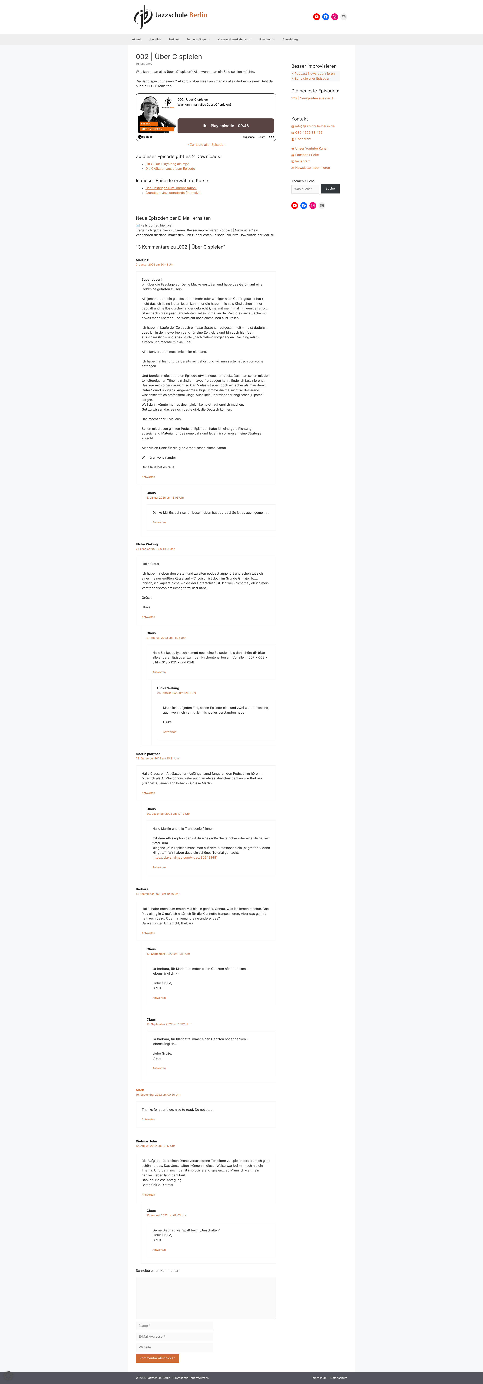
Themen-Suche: (303, 181)
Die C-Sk (152, 168)
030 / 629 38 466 (308, 132)
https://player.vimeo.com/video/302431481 (185, 857)
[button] (8, 1375)
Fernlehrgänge (196, 39)
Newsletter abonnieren (312, 168)
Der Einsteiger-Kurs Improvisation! (171, 188)
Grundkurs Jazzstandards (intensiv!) (173, 193)
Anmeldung (290, 39)
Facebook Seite (306, 155)
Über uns (265, 39)
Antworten (148, 476)
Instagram (302, 161)
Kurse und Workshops (232, 39)
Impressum (319, 1378)
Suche (330, 188)
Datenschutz (338, 1378)
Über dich (155, 39)
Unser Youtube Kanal (310, 148)
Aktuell (136, 39)
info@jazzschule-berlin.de (314, 126)
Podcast (174, 39)
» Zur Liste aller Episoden (311, 78)
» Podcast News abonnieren (313, 73)
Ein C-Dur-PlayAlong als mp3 (167, 164)
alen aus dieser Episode (177, 168)
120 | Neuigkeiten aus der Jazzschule (319, 98)
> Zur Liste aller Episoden (206, 145)
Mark (140, 1090)
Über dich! (302, 139)
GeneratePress (198, 1378)
